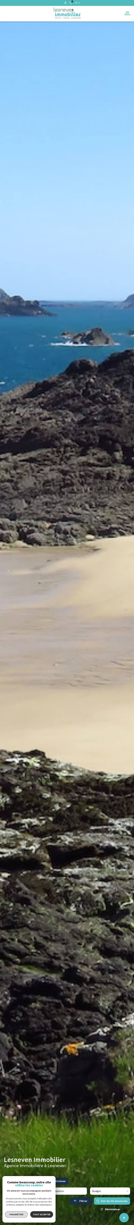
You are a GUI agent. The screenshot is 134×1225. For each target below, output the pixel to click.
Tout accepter (41, 1214)
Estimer (61, 1181)
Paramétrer (16, 1214)
